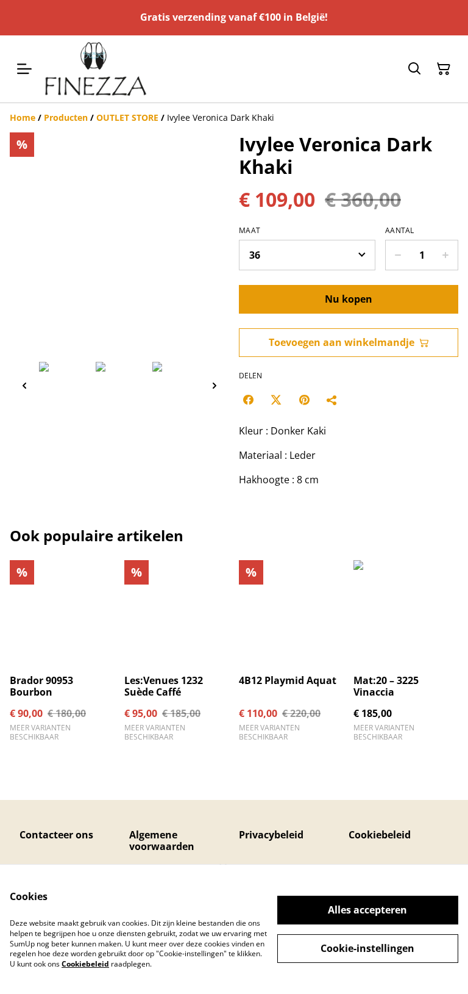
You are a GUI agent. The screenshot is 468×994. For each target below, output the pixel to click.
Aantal (399, 230)
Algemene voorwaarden (161, 840)
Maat (249, 230)
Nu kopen (348, 299)
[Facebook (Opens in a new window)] (248, 400)
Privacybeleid (271, 834)
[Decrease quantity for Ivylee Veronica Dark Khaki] (397, 255)
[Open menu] (24, 69)
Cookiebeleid (380, 834)
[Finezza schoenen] (95, 68)
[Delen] (332, 400)
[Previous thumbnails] (24, 385)
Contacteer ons (56, 834)
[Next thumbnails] (214, 385)
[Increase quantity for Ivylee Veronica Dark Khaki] (445, 255)
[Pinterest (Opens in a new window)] (304, 400)
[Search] (414, 69)
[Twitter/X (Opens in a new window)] (276, 400)
